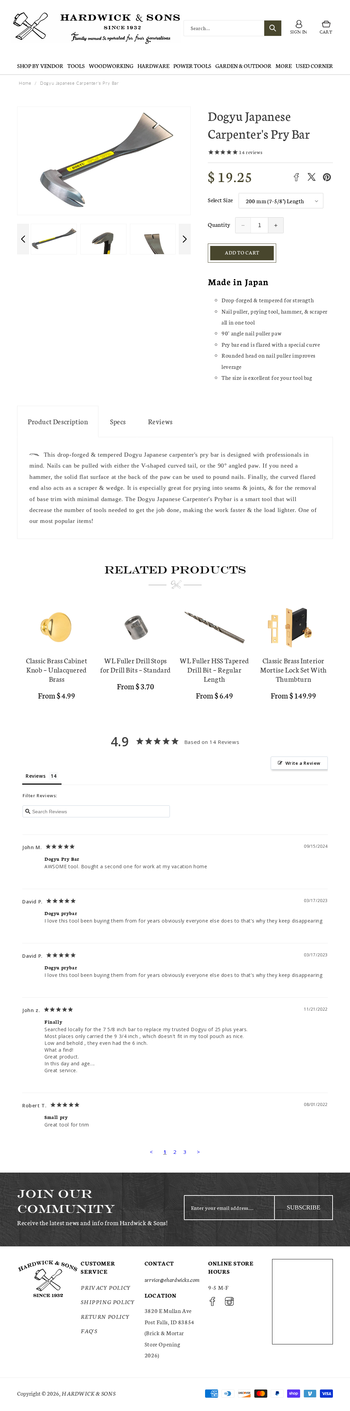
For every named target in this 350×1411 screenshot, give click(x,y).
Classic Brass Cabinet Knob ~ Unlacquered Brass (57, 669)
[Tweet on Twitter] (312, 177)
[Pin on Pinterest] (327, 177)
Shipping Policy (108, 1301)
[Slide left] (23, 239)
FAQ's (89, 1330)
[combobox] (232, 28)
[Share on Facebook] (296, 177)
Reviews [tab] (35, 776)
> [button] (198, 1151)
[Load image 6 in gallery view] (153, 239)
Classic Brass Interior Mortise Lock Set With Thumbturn (293, 669)
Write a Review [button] (303, 763)
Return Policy (105, 1316)
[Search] (272, 28)
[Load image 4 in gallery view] (54, 239)
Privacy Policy (106, 1287)
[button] (326, 28)
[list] (175, 655)
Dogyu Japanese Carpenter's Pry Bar (79, 83)
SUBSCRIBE (303, 1207)
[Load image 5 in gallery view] (103, 239)
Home (25, 83)
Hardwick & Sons (89, 1393)
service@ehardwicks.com (172, 1279)
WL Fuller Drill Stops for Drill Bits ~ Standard (135, 665)
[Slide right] (185, 239)
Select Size (220, 200)
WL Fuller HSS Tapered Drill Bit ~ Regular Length (214, 669)
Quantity (219, 224)
